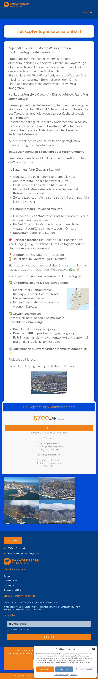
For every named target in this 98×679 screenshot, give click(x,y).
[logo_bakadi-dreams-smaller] (17, 3)
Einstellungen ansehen (84, 669)
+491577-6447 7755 (16, 548)
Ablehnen (64, 669)
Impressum (74, 675)
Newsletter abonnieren (19, 630)
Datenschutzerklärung (61, 675)
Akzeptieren (45, 669)
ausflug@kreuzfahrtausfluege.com (23, 553)
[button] (93, 649)
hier (71, 366)
